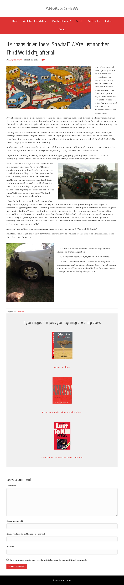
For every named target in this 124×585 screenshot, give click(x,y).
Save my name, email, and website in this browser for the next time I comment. (48, 560)
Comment (11, 485)
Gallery (108, 21)
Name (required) (14, 521)
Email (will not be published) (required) (25, 534)
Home (15, 21)
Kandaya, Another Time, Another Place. (62, 412)
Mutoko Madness (62, 367)
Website (10, 546)
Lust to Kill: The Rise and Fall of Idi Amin (62, 457)
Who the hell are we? (61, 21)
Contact (62, 29)
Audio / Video (94, 21)
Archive (79, 21)
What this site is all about (34, 21)
